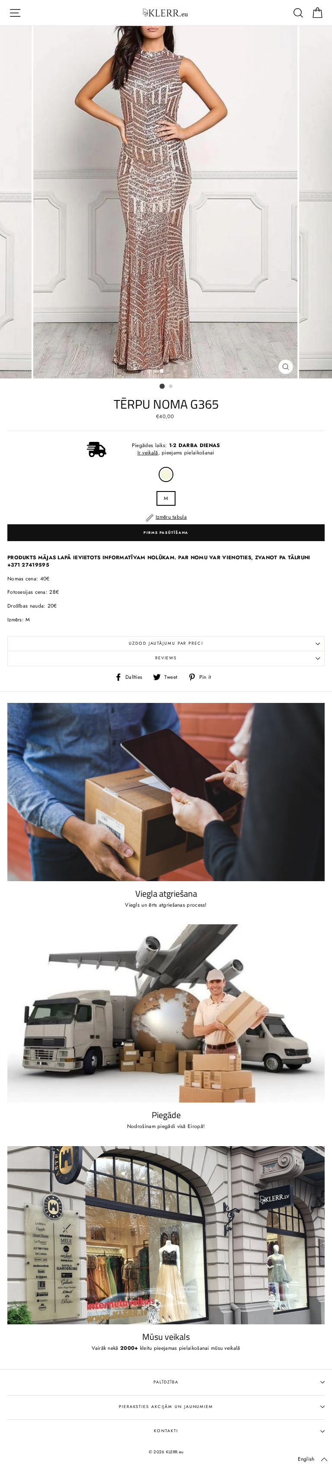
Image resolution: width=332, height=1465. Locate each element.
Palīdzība (165, 1382)
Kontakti (166, 1431)
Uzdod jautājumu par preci (166, 643)
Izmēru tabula (171, 517)
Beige (166, 474)
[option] (166, 202)
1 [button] (162, 386)
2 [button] (171, 386)
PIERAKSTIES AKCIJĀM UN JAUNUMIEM (166, 1407)
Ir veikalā (147, 452)
